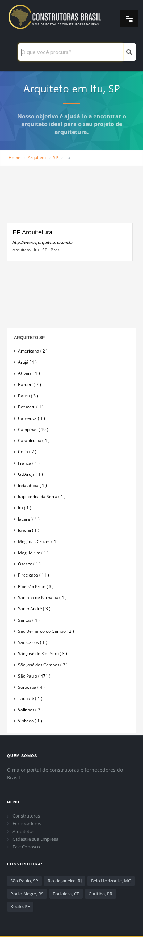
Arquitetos (23, 831)
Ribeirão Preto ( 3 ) (36, 586)
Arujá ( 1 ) (27, 362)
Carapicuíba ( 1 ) (34, 440)
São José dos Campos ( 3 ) (43, 665)
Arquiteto (37, 157)
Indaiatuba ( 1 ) (32, 485)
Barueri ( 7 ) (29, 385)
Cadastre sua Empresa (35, 839)
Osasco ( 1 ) (29, 564)
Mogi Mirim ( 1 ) (33, 553)
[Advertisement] (70, 198)
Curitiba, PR (100, 893)
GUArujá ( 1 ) (30, 474)
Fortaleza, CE (66, 893)
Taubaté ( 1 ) (30, 699)
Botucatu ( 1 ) (31, 407)
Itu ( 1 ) (24, 508)
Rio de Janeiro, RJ (65, 881)
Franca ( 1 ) (29, 463)
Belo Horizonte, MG (111, 881)
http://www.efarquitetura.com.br (42, 242)
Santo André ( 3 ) (34, 609)
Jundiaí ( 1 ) (28, 530)
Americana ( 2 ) (33, 351)
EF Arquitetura (32, 232)
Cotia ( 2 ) (27, 452)
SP (55, 157)
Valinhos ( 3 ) (30, 710)
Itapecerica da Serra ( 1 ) (42, 496)
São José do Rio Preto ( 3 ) (42, 653)
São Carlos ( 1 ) (32, 642)
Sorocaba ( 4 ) (31, 687)
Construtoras (26, 816)
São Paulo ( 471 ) (34, 676)
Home (14, 157)
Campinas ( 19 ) (33, 429)
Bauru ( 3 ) (28, 396)
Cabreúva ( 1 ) (31, 418)
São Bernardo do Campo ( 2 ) (46, 631)
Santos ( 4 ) (29, 620)
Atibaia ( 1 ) (29, 373)
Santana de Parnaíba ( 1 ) (42, 597)
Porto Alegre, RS (26, 893)
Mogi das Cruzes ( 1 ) (38, 542)
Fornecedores (26, 823)
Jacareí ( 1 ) (29, 519)
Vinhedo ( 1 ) (30, 721)
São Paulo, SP (24, 881)
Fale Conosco (26, 847)
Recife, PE (20, 906)
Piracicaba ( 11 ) (33, 575)
